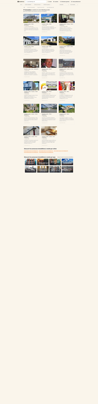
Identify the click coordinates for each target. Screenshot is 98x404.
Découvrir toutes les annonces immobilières (65, 157)
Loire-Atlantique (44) (50, 7)
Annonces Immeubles (31, 7)
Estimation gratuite (65, 1)
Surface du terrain (37, 4)
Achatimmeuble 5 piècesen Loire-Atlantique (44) (46, 152)
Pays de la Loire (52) (40, 7)
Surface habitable (28, 4)
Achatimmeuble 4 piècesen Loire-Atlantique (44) (31, 152)
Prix (21, 4)
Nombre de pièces (47, 4)
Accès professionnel (76, 1)
